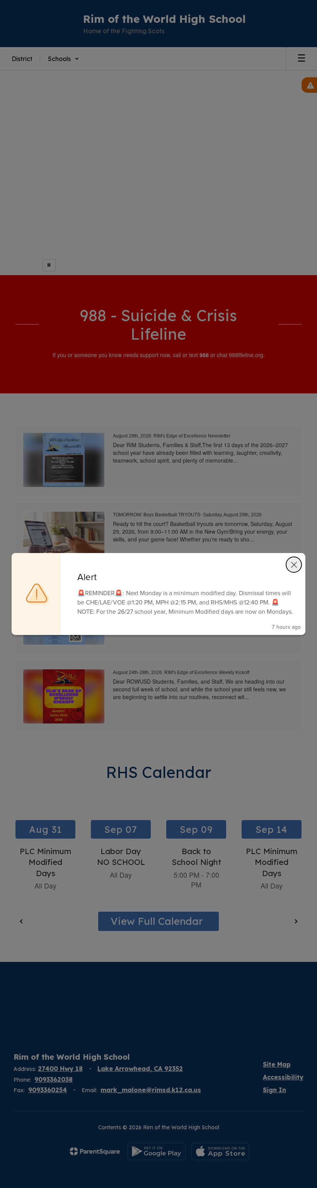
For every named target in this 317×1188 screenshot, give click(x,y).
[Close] (294, 564)
